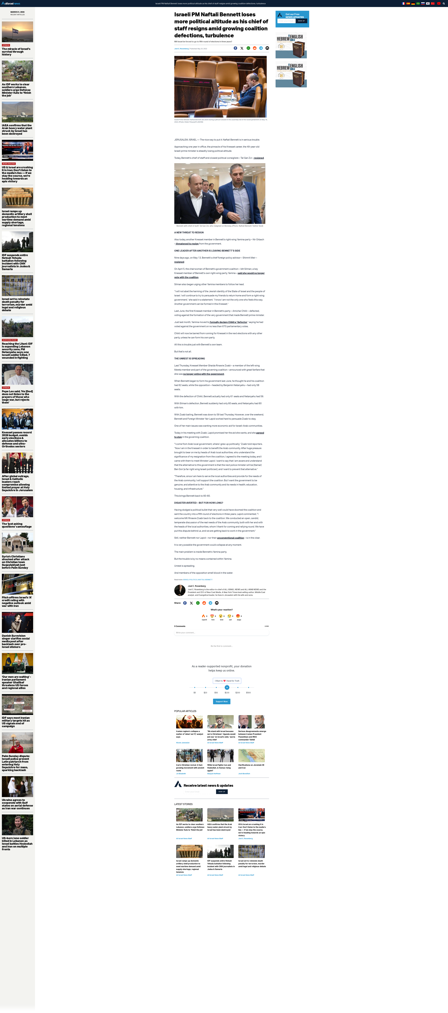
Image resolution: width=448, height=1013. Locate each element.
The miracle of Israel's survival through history (16, 51)
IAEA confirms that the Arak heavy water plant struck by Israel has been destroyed (17, 129)
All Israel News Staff (215, 743)
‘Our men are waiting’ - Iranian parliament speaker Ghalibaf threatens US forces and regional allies (16, 682)
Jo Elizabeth (181, 774)
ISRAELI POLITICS (190, 580)
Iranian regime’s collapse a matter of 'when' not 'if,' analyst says (189, 734)
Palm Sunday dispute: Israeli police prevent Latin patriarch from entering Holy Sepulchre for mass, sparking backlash (16, 763)
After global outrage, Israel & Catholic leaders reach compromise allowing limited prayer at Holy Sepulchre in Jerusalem (17, 483)
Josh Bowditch (244, 774)
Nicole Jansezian (182, 743)
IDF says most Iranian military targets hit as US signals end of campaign (16, 722)
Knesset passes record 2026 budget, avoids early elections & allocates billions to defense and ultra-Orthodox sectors (17, 439)
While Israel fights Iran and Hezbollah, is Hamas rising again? (219, 768)
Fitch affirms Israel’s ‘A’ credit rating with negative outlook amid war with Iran (17, 602)
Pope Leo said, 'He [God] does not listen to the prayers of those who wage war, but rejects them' (17, 396)
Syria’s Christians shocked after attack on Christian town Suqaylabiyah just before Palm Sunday (15, 562)
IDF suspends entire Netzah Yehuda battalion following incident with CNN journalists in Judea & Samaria (16, 262)
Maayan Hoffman (213, 774)
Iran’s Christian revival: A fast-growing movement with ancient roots (190, 768)
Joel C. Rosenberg (181, 49)
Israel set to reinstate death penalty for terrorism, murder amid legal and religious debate (17, 304)
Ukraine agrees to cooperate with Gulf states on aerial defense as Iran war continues (17, 804)
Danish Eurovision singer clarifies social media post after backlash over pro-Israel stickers (16, 641)
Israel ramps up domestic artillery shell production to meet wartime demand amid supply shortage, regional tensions (17, 218)
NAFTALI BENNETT (205, 580)
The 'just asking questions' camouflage (17, 525)
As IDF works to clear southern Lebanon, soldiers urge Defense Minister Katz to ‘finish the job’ (16, 90)
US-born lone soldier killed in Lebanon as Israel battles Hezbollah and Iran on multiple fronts (17, 843)
